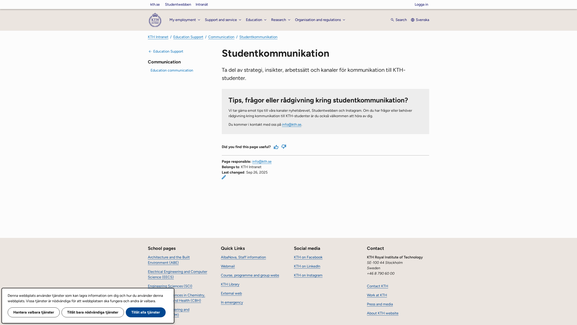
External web (231, 293)
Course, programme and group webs (250, 275)
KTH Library (230, 284)
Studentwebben (178, 4)
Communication (221, 37)
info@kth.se (291, 124)
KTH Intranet (158, 37)
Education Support (188, 37)
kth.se (155, 4)
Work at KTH (377, 295)
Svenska (422, 20)
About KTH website (382, 313)
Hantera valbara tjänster (33, 312)
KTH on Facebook (308, 257)
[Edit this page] (224, 177)
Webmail (228, 266)
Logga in (421, 4)
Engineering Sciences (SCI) (170, 286)
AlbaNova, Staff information (243, 257)
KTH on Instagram (308, 275)
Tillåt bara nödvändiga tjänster (92, 312)
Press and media (380, 304)
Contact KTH (377, 286)
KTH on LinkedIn (307, 266)
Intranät (202, 4)
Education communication (172, 70)
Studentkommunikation (258, 37)
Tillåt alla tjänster (145, 312)
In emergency (232, 302)
